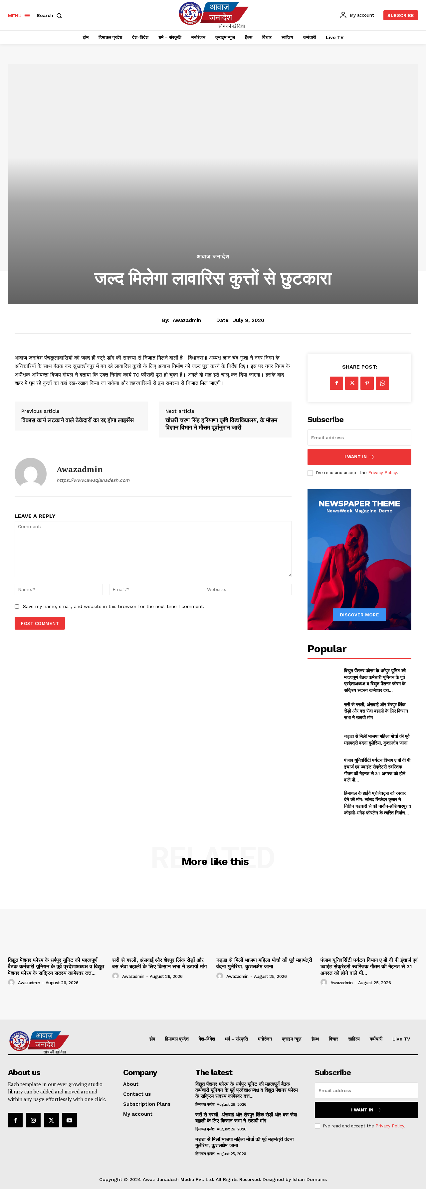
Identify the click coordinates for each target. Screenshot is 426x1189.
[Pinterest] (367, 383)
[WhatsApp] (382, 383)
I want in (355, 456)
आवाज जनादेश (213, 256)
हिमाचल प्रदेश (205, 1104)
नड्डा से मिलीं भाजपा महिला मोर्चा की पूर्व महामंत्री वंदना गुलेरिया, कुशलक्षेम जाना (377, 739)
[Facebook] (336, 383)
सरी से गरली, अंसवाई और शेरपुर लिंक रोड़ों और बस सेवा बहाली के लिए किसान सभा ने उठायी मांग (376, 711)
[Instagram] (33, 1120)
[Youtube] (69, 1120)
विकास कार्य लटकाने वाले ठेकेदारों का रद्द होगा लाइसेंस (77, 420)
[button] (51, 15)
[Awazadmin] (31, 474)
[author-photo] (12, 982)
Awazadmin (187, 320)
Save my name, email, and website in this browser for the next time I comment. (113, 606)
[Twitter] (351, 383)
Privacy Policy (382, 472)
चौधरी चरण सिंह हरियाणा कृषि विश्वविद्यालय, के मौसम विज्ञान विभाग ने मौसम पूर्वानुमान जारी (221, 424)
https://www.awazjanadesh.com (93, 480)
